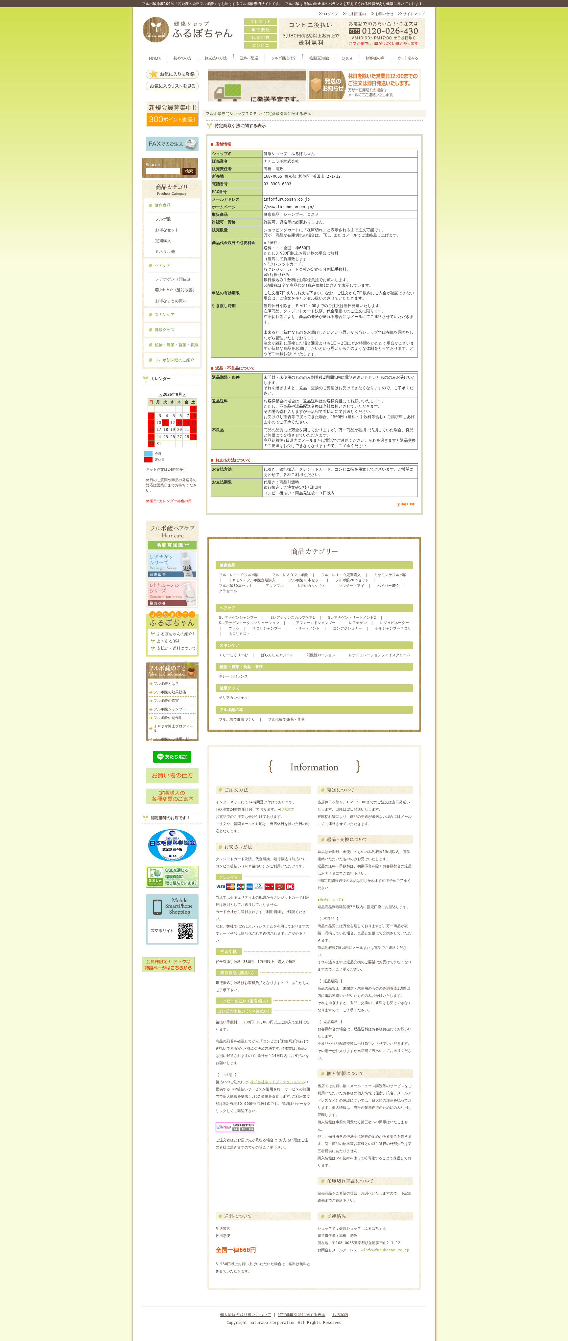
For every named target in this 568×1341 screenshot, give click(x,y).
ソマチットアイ (351, 586)
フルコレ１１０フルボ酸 (239, 575)
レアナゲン (358, 623)
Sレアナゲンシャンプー (238, 617)
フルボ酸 (163, 219)
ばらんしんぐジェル (277, 655)
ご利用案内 (357, 14)
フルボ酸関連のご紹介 (174, 360)
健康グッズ (165, 329)
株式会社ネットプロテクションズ (277, 1082)
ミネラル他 (165, 251)
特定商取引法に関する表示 (287, 113)
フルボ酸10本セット (305, 580)
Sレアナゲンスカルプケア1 (293, 617)
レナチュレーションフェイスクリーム (379, 655)
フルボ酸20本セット (352, 580)
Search (153, 165)
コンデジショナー (347, 628)
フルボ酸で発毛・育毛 (286, 719)
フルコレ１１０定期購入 (341, 575)
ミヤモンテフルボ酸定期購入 (251, 580)
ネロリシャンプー (266, 628)
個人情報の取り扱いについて (245, 1314)
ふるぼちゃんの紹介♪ (176, 634)
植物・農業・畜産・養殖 (176, 345)
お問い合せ (384, 14)
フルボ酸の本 (231, 709)
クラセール (228, 591)
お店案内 (340, 1314)
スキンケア (165, 314)
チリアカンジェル (233, 698)
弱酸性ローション (321, 655)
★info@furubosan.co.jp (385, 1250)
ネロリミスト (239, 634)
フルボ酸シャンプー (170, 709)
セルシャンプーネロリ (393, 628)
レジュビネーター (394, 623)
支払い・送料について (176, 648)
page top (407, 503)
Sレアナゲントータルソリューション (249, 623)
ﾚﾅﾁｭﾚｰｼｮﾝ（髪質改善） (176, 290)
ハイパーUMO (388, 586)
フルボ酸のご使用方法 (172, 739)
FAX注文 (287, 809)
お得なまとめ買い (171, 301)
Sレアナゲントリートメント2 (352, 617)
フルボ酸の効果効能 (170, 692)
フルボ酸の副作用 (168, 718)
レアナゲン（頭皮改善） (173, 281)
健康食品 (163, 205)
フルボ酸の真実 (166, 701)
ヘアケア (163, 265)
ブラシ (233, 628)
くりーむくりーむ (233, 655)
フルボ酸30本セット (235, 586)
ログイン (331, 14)
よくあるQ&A (168, 641)
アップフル (275, 586)
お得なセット (167, 230)
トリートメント (307, 628)
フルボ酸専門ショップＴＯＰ (231, 113)
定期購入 (163, 240)
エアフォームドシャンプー (314, 623)
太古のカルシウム (311, 586)
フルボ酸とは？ (166, 684)
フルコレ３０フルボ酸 (290, 575)
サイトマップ (414, 14)
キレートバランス (233, 676)
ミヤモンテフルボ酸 (390, 575)
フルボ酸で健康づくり (237, 719)
